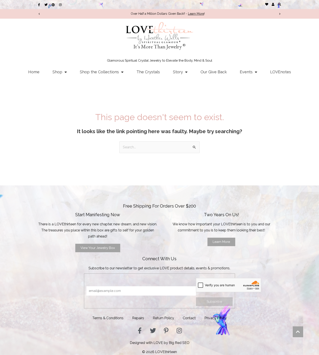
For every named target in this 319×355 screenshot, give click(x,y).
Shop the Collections (99, 72)
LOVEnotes (280, 72)
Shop (57, 72)
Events (246, 72)
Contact (189, 318)
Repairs (138, 318)
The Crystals (148, 72)
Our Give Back (214, 72)
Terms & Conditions (107, 318)
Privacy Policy (215, 318)
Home (33, 72)
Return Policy (163, 318)
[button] (279, 4)
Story (178, 72)
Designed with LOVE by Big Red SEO (159, 343)
